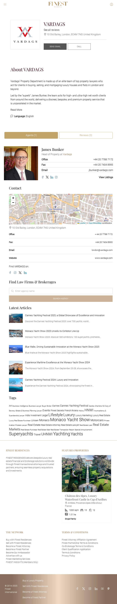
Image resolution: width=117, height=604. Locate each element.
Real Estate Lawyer (70, 425)
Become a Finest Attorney (18, 546)
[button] (13, 198)
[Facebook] (44, 177)
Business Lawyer (35, 406)
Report (71, 430)
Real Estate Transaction (60, 430)
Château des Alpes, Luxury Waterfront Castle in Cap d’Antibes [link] (86, 497)
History (81, 411)
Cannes (55, 406)
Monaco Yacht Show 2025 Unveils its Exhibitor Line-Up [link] (52, 331)
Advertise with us (14, 556)
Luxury (69, 415)
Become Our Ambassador (18, 552)
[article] (86, 489)
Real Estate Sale (44, 430)
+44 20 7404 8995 (103, 164)
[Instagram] (57, 177)
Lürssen (35, 420)
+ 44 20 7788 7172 (104, 234)
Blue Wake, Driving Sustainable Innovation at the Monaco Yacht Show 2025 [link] (62, 346)
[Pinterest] (109, 588)
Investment (35, 415)
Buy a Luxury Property (33, 580)
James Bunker (39, 95)
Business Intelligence (20, 406)
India (27, 415)
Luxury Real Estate (101, 415)
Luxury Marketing (83, 415)
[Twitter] (48, 177)
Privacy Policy (68, 556)
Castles (91, 406)
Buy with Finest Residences (19, 540)
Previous (67, 481)
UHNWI (47, 434)
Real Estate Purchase (29, 430)
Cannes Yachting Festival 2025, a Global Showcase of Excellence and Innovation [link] (65, 315)
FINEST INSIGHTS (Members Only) (22, 562)
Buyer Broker (47, 406)
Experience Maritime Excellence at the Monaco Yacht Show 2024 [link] (57, 362)
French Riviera (71, 410)
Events (46, 410)
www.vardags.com (104, 258)
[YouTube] (103, 588)
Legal (45, 415)
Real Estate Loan (86, 425)
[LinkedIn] (52, 177)
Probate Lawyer (21, 425)
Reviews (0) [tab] (86, 135)
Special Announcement (83, 430)
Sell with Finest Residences (18, 543)
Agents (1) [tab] (31, 135)
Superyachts (21, 433)
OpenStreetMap (95, 223)
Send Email (55, 46)
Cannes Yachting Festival (74, 405)
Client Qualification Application (76, 549)
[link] (16, 318)
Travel (37, 434)
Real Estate (34, 424)
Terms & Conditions (71, 552)
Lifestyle (55, 415)
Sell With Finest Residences (35, 586)
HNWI (89, 410)
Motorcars (97, 420)
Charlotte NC (100, 406)
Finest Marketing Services (18, 559)
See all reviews (51, 29)
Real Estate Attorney (50, 425)
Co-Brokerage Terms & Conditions (78, 546)
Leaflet (82, 223)
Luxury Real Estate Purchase (19, 421)
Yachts (77, 434)
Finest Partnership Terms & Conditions (80, 543)
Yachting (61, 433)
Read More (16, 109)
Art (10, 406)
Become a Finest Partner (17, 549)
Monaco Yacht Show (70, 419)
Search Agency (60, 298)
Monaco (44, 420)
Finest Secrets (57, 410)
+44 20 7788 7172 (103, 159)
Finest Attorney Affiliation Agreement (79, 540)
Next (106, 481)
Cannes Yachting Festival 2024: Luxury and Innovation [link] (51, 379)
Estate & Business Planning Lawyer (29, 411)
